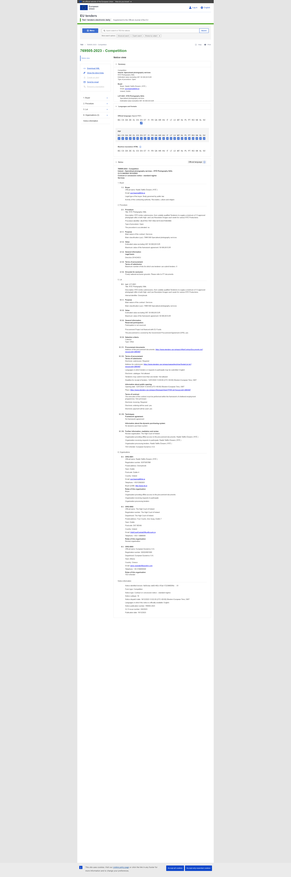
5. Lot (85, 109)
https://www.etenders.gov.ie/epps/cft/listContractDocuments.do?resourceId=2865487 (164, 351)
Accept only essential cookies (198, 868)
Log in (194, 8)
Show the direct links (95, 73)
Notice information (90, 121)
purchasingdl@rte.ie (132, 89)
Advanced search (123, 36)
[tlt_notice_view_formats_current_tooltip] (204, 162)
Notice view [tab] (86, 58)
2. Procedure (88, 104)
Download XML (93, 68)
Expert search (137, 36)
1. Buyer (86, 98)
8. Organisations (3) (91, 115)
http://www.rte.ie (141, 486)
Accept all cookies (175, 868)
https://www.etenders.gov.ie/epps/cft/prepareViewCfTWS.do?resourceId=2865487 (160, 390)
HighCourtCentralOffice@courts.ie (143, 532)
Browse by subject (151, 36)
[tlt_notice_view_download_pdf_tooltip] (119, 138)
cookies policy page (121, 867)
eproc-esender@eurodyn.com (141, 566)
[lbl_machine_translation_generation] (140, 147)
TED (81, 45)
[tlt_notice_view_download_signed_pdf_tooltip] (141, 123)
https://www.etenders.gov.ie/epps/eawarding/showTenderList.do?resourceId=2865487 (158, 365)
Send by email (93, 82)
